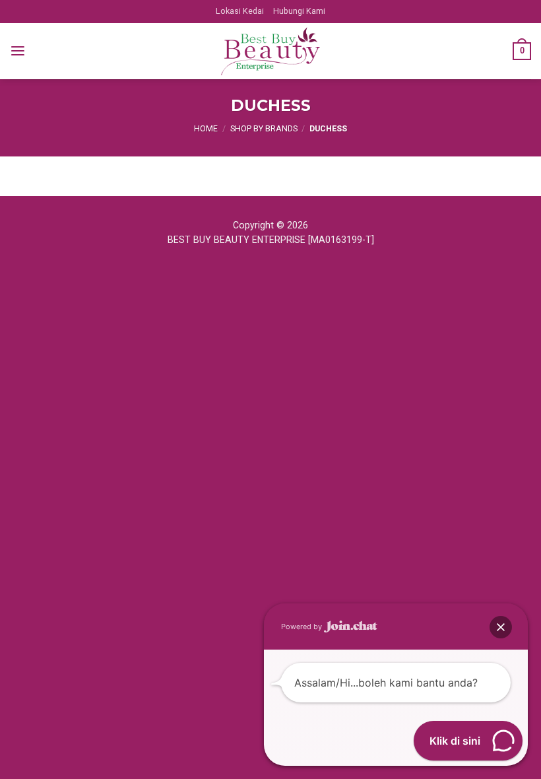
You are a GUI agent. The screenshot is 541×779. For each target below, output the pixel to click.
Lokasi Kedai (240, 11)
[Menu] (18, 51)
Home (206, 128)
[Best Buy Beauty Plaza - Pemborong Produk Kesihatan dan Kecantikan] (270, 51)
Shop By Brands (264, 128)
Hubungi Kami (299, 11)
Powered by (302, 626)
